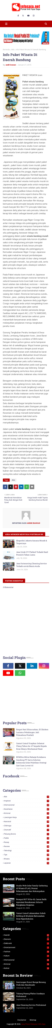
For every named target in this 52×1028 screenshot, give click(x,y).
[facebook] (18, 15)
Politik (26, 838)
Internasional (26, 805)
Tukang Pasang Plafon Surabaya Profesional (30, 995)
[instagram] (33, 15)
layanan (26, 863)
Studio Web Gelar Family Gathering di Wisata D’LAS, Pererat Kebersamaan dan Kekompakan (32, 888)
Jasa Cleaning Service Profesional (31, 1005)
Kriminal (26, 813)
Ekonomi (26, 939)
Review (26, 846)
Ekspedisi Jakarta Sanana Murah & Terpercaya (31, 542)
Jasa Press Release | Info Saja (33, 1024)
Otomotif (26, 830)
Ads (12, 50)
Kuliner (26, 968)
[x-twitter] (23, 15)
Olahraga (26, 826)
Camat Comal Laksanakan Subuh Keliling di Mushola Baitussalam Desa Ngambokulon (30, 916)
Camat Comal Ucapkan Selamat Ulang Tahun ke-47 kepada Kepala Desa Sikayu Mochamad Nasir (31, 746)
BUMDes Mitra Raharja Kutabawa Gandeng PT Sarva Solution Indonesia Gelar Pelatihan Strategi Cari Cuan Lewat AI (31, 761)
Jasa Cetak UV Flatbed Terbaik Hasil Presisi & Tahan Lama (32, 553)
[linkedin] (32, 666)
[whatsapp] (20, 673)
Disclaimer (21, 1020)
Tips (26, 855)
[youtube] (28, 15)
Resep (26, 842)
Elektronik (26, 943)
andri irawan (11, 65)
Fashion (26, 952)
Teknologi (26, 851)
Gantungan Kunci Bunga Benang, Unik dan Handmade (31, 983)
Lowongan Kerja (26, 817)
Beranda (6, 50)
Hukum (26, 956)
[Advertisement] (24, 698)
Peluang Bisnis (26, 834)
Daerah (26, 935)
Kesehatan (26, 809)
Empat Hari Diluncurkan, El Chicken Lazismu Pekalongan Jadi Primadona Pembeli (32, 732)
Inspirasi (26, 801)
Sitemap (33, 1020)
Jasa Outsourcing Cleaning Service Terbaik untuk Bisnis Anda (31, 565)
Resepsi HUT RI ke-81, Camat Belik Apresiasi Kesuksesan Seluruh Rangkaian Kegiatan (31, 902)
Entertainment (26, 948)
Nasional (26, 822)
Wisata (26, 859)
